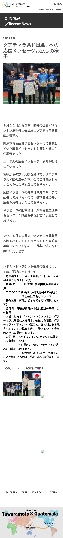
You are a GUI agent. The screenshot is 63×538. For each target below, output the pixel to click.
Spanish (52, 9)
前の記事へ (11, 492)
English (47, 9)
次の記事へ (51, 492)
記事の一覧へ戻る (31, 492)
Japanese (41, 9)
